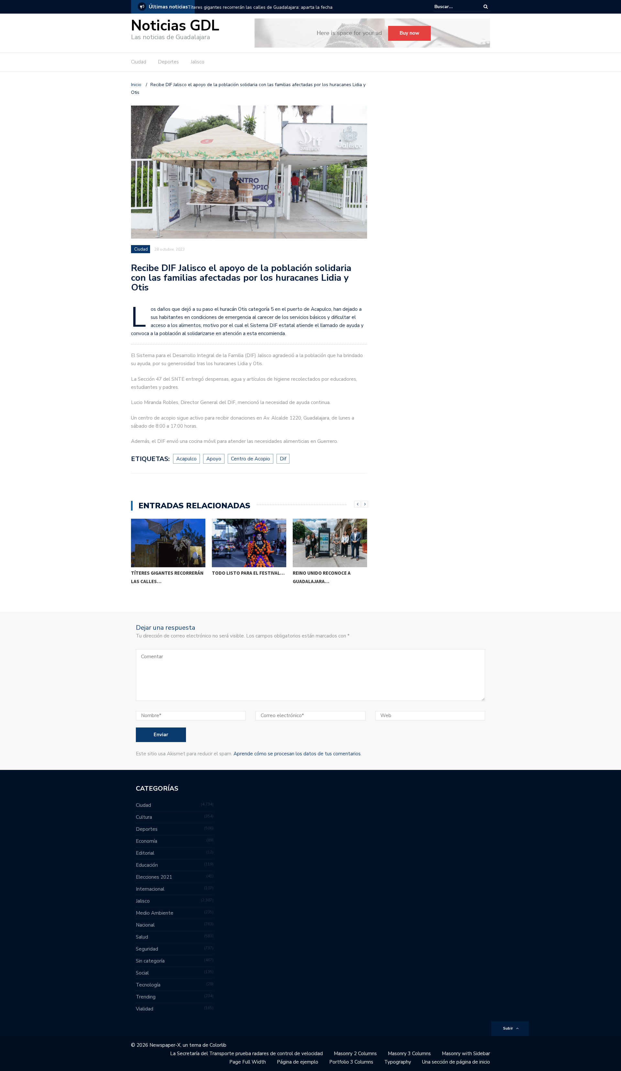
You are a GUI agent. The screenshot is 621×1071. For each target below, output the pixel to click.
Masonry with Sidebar (466, 1053)
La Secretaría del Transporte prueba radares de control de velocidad (246, 1053)
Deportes (168, 62)
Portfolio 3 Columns (351, 1062)
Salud (142, 937)
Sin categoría (150, 961)
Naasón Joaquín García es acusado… (324, 577)
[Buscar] (485, 6)
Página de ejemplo (297, 1062)
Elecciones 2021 (154, 877)
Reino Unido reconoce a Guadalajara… (241, 577)
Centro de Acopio (250, 459)
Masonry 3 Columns (409, 1053)
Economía (146, 841)
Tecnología (148, 985)
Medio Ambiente (154, 913)
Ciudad (138, 62)
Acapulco (186, 459)
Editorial (145, 853)
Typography (397, 1062)
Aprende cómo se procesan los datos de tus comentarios (297, 753)
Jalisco (197, 62)
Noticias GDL (175, 26)
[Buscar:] (454, 6)
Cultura (144, 817)
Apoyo (213, 459)
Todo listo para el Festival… (167, 573)
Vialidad (144, 1009)
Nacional (145, 925)
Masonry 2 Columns (355, 1053)
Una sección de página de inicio (456, 1062)
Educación (147, 865)
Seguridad (147, 949)
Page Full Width (247, 1062)
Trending (146, 997)
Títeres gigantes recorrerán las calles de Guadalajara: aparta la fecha (260, 7)
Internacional (150, 889)
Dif (283, 459)
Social (142, 973)
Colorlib (218, 1045)
